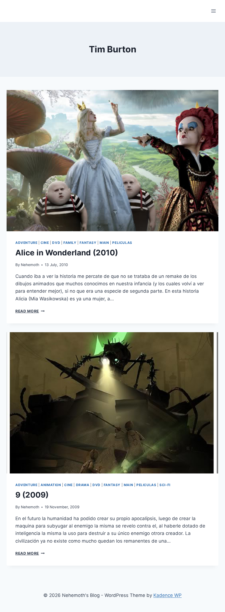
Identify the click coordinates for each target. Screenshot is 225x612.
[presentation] (112, 160)
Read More (30, 311)
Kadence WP (167, 595)
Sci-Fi (164, 485)
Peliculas (122, 243)
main (104, 243)
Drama (82, 485)
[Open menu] (213, 11)
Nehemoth (30, 265)
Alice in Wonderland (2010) (66, 252)
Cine (45, 243)
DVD (56, 243)
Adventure (26, 243)
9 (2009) (32, 495)
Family (70, 243)
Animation (51, 485)
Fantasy (88, 243)
